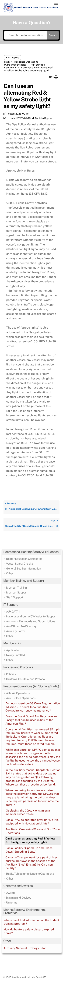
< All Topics (12, 57)
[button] (31, 552)
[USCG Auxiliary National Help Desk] (30, 11)
